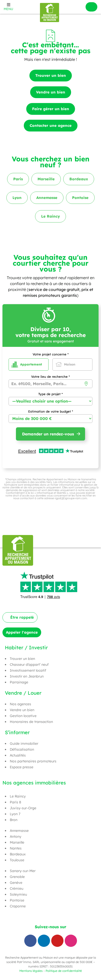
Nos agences (20, 704)
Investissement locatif (28, 670)
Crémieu (16, 888)
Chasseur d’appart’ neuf (29, 664)
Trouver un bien (22, 658)
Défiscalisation (22, 749)
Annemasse (19, 830)
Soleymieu (18, 894)
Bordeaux (18, 854)
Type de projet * (50, 394)
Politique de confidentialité (64, 971)
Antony (15, 836)
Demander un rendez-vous (48, 433)
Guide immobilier (24, 743)
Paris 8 (15, 802)
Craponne (18, 906)
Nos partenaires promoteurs (33, 761)
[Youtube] (57, 941)
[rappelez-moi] (91, 7)
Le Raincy (18, 796)
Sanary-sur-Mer (23, 871)
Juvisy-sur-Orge (23, 808)
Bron (13, 820)
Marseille (17, 842)
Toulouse (17, 860)
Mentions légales (31, 971)
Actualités (18, 755)
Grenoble (17, 877)
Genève (16, 882)
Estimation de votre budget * (50, 411)
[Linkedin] (44, 941)
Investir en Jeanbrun (27, 676)
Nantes (16, 848)
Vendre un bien (22, 710)
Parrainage (19, 682)
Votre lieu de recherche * (50, 377)
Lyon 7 (15, 814)
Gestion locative (23, 716)
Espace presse (21, 767)
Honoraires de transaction (31, 721)
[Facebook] (30, 941)
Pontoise (17, 900)
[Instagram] (71, 941)
